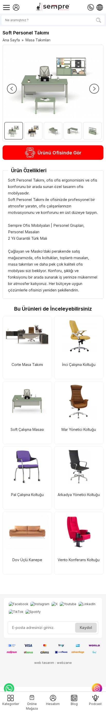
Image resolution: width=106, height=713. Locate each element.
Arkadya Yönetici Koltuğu (79, 494)
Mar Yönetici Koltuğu (78, 429)
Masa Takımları (37, 40)
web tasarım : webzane (53, 663)
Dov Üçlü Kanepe (27, 560)
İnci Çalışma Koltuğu (78, 364)
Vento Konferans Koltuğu (79, 560)
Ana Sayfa (11, 40)
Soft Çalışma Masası (27, 429)
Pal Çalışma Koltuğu (27, 494)
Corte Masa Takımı (27, 364)
